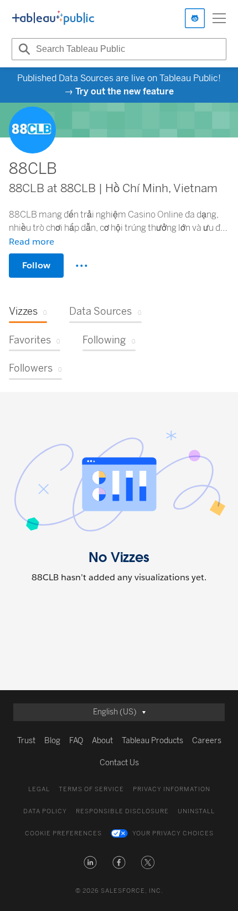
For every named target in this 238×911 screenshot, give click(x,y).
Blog (52, 740)
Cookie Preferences (63, 833)
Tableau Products (152, 740)
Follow (36, 265)
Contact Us (119, 762)
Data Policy (45, 811)
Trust (26, 740)
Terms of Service (91, 789)
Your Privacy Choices (173, 833)
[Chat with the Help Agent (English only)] (195, 18)
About (102, 740)
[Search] (23, 49)
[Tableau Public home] (53, 18)
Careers (206, 740)
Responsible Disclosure (122, 811)
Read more (31, 241)
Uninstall (196, 811)
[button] (90, 862)
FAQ (76, 740)
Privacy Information (171, 789)
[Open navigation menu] (219, 18)
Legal (39, 789)
